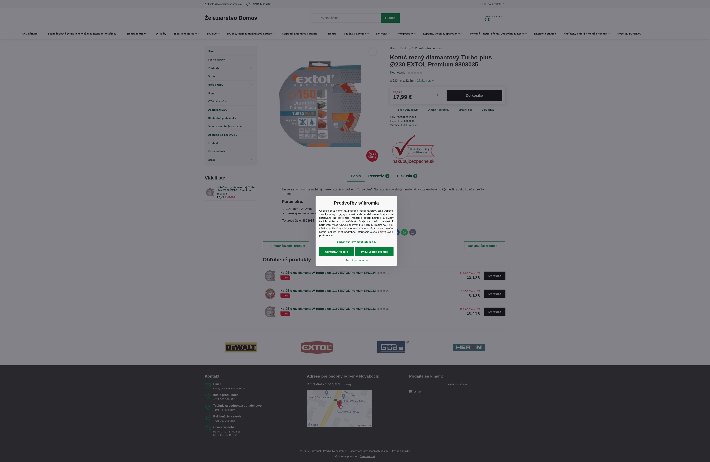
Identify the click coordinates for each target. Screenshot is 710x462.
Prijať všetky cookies (374, 251)
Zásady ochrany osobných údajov (356, 241)
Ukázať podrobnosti (356, 260)
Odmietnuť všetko (336, 251)
